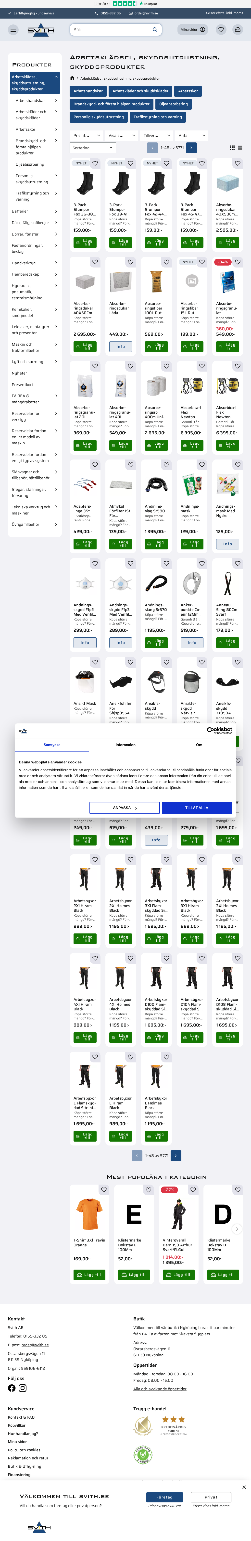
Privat (211, 1497)
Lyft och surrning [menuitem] (27, 362)
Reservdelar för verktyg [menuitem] (25, 416)
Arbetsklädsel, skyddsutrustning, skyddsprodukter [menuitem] (28, 83)
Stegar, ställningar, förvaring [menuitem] (29, 492)
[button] (13, 29)
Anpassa (122, 808)
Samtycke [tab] (52, 745)
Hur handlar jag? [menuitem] (23, 1434)
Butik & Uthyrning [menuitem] (24, 1466)
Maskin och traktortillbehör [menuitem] (25, 347)
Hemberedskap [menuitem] (25, 274)
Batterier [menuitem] (20, 211)
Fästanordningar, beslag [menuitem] (27, 248)
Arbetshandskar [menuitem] (30, 100)
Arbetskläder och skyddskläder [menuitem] (31, 115)
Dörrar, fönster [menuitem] (25, 234)
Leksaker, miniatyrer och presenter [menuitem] (30, 330)
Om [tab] (199, 745)
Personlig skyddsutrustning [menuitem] (32, 179)
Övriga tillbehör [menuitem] (25, 524)
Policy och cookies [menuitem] (24, 1450)
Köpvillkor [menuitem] (16, 1425)
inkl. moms (234, 13)
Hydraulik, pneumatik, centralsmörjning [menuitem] (27, 292)
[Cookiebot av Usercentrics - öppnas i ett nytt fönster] (210, 730)
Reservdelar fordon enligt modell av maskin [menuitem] (29, 437)
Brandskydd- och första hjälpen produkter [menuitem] (31, 147)
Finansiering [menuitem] (19, 1475)
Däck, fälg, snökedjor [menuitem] (30, 223)
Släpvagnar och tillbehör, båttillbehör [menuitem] (31, 475)
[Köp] (85, 242)
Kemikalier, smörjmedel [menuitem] (22, 312)
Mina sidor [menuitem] (17, 1442)
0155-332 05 (110, 13)
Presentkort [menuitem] (22, 385)
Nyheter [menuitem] (19, 373)
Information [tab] (126, 745)
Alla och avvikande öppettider (160, 1389)
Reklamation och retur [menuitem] (28, 1458)
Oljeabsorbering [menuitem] (30, 164)
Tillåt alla (196, 808)
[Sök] (155, 30)
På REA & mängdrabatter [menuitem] (25, 399)
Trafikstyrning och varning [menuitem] (32, 196)
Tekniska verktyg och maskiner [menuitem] (31, 510)
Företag (164, 1497)
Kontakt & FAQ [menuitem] (21, 1417)
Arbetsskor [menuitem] (25, 129)
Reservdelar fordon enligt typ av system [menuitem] (30, 457)
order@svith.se (146, 13)
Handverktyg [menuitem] (24, 263)
